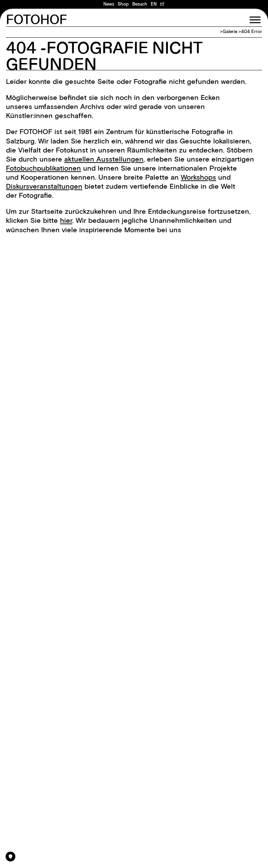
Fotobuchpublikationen (43, 168)
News (108, 4)
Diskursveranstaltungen (44, 186)
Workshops (198, 177)
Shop (123, 4)
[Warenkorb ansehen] (162, 4)
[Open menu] (255, 20)
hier (66, 220)
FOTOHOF (36, 20)
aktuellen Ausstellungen (103, 159)
